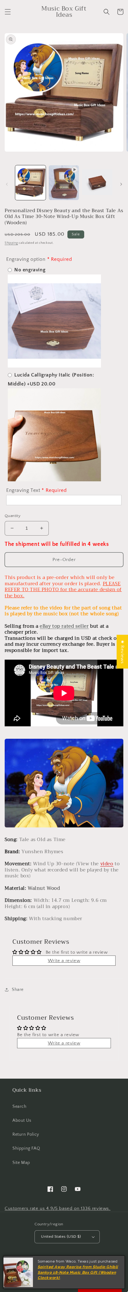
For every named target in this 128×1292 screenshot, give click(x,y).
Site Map (21, 1162)
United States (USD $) (61, 1236)
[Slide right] (121, 184)
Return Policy (25, 1134)
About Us (21, 1120)
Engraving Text (23, 490)
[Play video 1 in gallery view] (64, 182)
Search (19, 1106)
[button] (8, 12)
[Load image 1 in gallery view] (30, 182)
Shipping (11, 243)
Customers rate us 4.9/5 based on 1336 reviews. (58, 1208)
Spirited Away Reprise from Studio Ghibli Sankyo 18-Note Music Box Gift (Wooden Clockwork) (78, 1272)
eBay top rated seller (64, 626)
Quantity (13, 516)
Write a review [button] (64, 960)
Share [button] (18, 989)
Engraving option (26, 259)
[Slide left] (7, 184)
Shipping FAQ (26, 1148)
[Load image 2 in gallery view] (97, 182)
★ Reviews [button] (122, 652)
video (106, 864)
